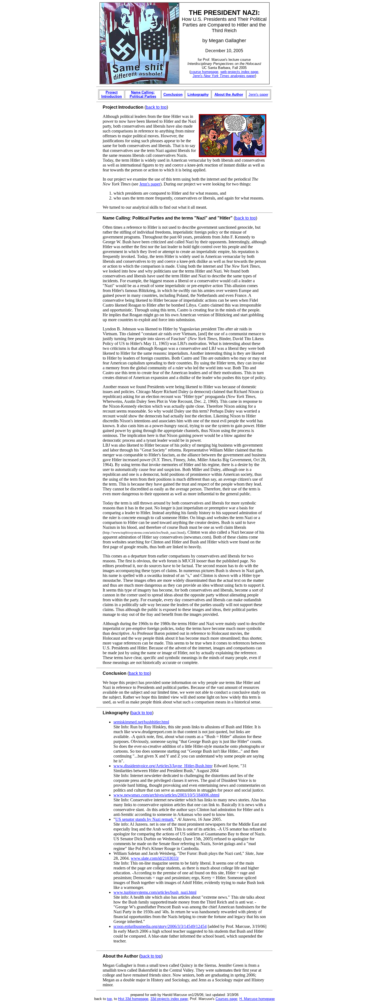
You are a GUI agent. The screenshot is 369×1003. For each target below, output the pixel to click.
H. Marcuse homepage (257, 999)
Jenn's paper (258, 94)
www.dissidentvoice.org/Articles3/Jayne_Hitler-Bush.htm (162, 765)
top (109, 999)
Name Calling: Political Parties (143, 94)
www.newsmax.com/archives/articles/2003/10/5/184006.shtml (166, 795)
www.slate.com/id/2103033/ (155, 858)
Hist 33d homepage (133, 999)
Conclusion (173, 94)
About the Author (228, 94)
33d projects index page (169, 999)
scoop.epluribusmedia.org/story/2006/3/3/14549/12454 (160, 926)
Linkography (198, 94)
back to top (156, 107)
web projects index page (239, 72)
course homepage (204, 72)
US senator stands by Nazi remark (144, 819)
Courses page (226, 999)
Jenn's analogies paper (224, 76)
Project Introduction (111, 94)
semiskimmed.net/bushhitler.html (141, 722)
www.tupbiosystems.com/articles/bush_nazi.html (154, 892)
